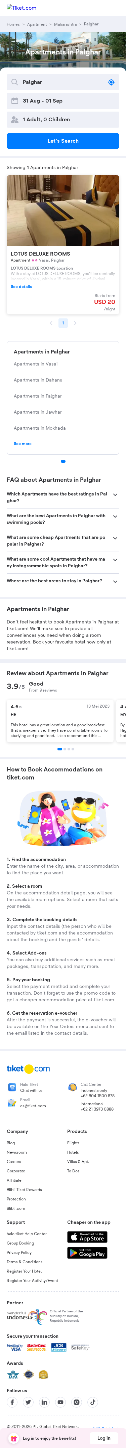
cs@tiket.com (33, 1106)
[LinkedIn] (44, 1402)
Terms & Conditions (25, 1262)
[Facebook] (12, 1402)
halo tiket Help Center (27, 1234)
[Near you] (111, 82)
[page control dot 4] (73, 749)
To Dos (73, 1171)
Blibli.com (16, 1208)
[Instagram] (76, 1402)
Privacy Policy (19, 1252)
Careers (14, 1161)
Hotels (73, 1152)
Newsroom (17, 1152)
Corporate (16, 1171)
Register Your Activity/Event (32, 1280)
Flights (73, 1143)
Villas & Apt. (78, 1161)
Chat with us (31, 1090)
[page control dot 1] (63, 461)
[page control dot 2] (65, 749)
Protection (16, 1199)
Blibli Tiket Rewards (24, 1189)
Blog (11, 1143)
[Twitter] (28, 1402)
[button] (63, 497)
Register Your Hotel (24, 1271)
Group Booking (20, 1243)
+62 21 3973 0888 (97, 1109)
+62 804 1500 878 (98, 1096)
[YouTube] (60, 1402)
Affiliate (14, 1180)
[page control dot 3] (69, 749)
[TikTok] (92, 1402)
